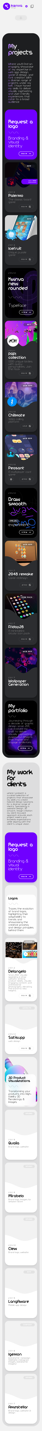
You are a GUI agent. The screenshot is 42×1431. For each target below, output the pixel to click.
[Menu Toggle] (26, 6)
